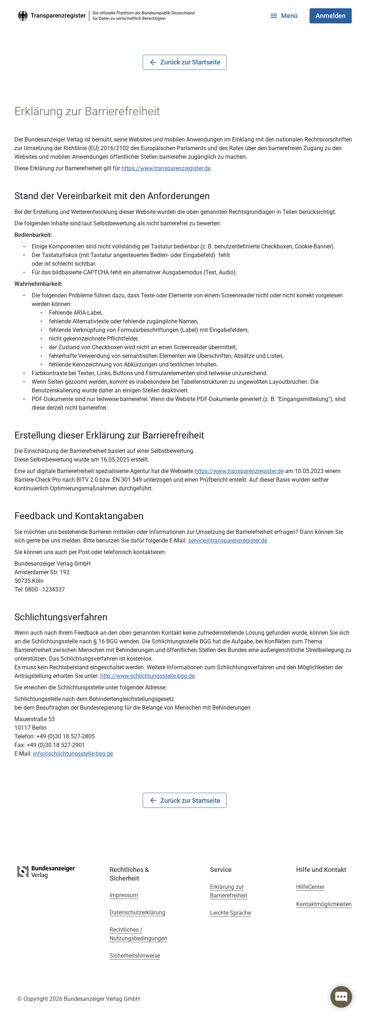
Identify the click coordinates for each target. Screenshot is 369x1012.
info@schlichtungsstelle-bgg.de (73, 753)
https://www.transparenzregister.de (165, 168)
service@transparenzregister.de (227, 540)
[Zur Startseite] (107, 15)
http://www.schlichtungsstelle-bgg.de (147, 676)
